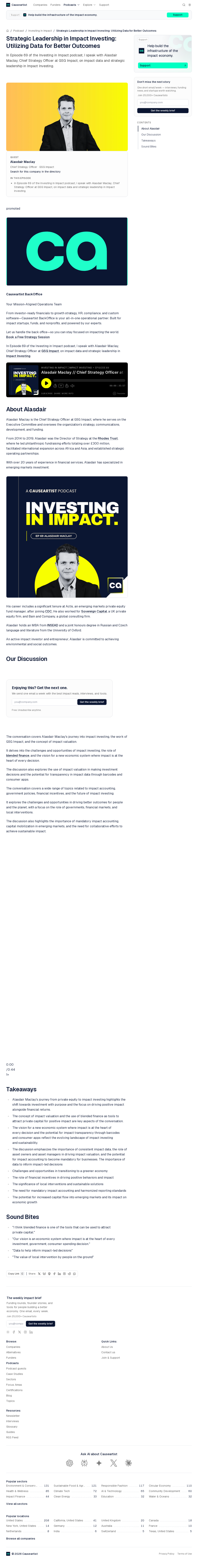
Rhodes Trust (108, 438)
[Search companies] (183, 4)
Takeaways (148, 140)
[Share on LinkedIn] (59, 1273)
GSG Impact (50, 351)
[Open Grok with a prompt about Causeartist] (114, 1463)
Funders (55, 5)
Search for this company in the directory (35, 171)
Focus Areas (14, 1384)
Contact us (108, 1352)
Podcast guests (16, 1368)
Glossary (12, 1426)
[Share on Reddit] (69, 1273)
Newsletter (13, 1416)
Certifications (14, 1390)
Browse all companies (20, 1538)
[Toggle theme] (189, 4)
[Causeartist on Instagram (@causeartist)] (25, 1332)
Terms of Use (184, 1553)
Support (104, 5)
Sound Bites (148, 146)
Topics (10, 1401)
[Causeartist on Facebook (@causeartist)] (14, 1332)
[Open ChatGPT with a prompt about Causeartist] (69, 1463)
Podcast (18, 30)
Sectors (11, 1379)
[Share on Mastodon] (49, 1273)
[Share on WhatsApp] (74, 1273)
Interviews (12, 1421)
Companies (40, 5)
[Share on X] (39, 1273)
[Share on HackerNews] (64, 1273)
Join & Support (110, 1357)
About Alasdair (150, 128)
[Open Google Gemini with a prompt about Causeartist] (99, 1463)
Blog (9, 1395)
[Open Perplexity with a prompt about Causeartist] (84, 1463)
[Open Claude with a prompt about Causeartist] (128, 1463)
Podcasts (70, 5)
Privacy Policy (166, 1553)
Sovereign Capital (94, 611)
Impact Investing (18, 356)
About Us (107, 1347)
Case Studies (14, 1374)
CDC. (48, 611)
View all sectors (16, 1504)
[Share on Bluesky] (44, 1273)
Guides (10, 1432)
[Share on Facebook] (54, 1273)
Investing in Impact (40, 30)
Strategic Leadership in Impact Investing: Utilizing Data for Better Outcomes (106, 30)
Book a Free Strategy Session (28, 337)
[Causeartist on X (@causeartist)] (19, 1332)
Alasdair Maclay (22, 162)
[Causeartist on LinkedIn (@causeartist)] (31, 1332)
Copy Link (15, 1273)
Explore (87, 5)
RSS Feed (12, 1437)
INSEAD (52, 625)
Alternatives (13, 1352)
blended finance (17, 756)
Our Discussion (151, 134)
